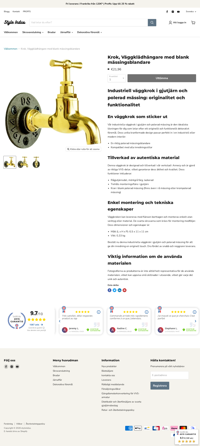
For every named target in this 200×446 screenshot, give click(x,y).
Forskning (8, 423)
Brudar (52, 32)
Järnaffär (65, 32)
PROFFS (27, 11)
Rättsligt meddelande (113, 384)
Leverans (106, 379)
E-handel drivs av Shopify (15, 431)
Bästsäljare (107, 370)
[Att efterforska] (152, 22)
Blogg (7, 11)
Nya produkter (109, 366)
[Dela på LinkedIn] (119, 290)
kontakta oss (108, 375)
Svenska (190, 11)
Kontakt (16, 11)
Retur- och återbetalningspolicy (118, 410)
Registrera (160, 386)
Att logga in (179, 22)
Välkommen (11, 32)
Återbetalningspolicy (35, 423)
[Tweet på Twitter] (114, 290)
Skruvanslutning (32, 32)
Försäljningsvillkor (111, 388)
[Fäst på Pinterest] (124, 290)
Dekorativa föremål (88, 32)
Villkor (19, 423)
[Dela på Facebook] (109, 290)
